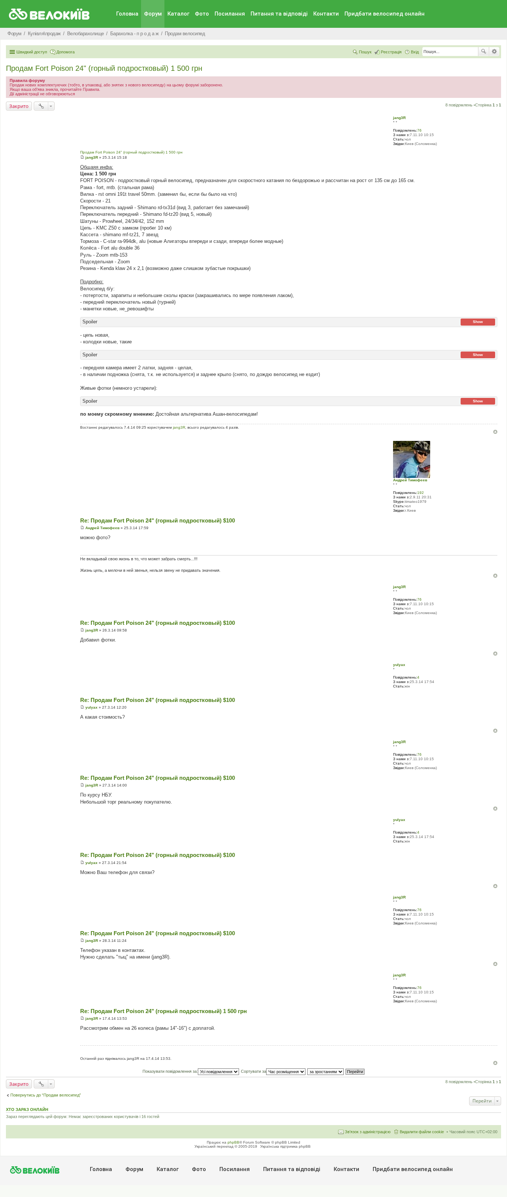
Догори (495, 432)
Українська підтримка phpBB (285, 1146)
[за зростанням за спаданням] (325, 1071)
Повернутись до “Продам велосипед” (45, 1095)
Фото (202, 13)
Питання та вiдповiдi (279, 13)
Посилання (230, 13)
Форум (153, 13)
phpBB (233, 1142)
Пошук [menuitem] (365, 52)
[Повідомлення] (82, 157)
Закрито (19, 106)
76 (419, 130)
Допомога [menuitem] (65, 52)
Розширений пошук (494, 51)
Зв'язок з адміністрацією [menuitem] (367, 1132)
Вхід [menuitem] (415, 52)
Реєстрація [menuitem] (391, 52)
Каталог (178, 13)
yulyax (399, 665)
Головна (127, 13)
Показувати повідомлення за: (170, 1071)
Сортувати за (253, 1071)
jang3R (399, 118)
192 (420, 493)
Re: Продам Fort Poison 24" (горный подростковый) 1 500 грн (163, 1011)
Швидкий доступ (31, 52)
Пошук (483, 51)
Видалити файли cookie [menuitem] (422, 1132)
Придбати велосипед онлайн (384, 13)
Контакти (326, 13)
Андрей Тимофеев (410, 480)
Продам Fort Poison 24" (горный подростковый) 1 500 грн (104, 68)
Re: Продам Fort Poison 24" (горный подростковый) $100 (157, 520)
